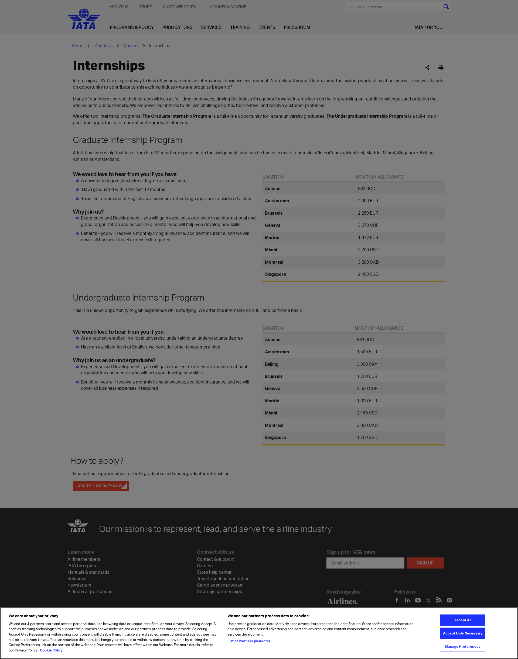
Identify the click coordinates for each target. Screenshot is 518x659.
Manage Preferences (462, 646)
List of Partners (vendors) (248, 641)
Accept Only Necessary (462, 633)
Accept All (462, 620)
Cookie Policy (50, 650)
